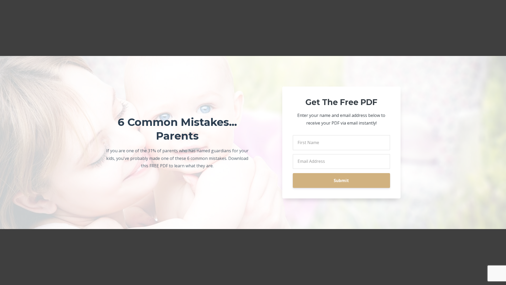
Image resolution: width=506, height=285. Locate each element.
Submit (341, 180)
